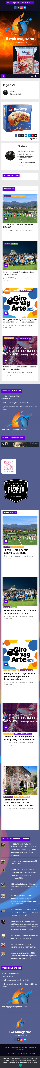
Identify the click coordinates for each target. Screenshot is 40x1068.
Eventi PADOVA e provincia (12, 291)
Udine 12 (14, 243)
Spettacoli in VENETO (26, 291)
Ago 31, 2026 (9, 231)
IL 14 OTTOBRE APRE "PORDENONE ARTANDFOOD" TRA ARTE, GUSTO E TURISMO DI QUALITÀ (24, 913)
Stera (14, 92)
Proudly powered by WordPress (14, 1047)
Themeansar (20, 1049)
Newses (31, 1047)
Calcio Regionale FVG (18, 196)
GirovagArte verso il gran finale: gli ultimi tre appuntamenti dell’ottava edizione (20, 321)
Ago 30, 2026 (9, 278)
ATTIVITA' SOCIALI (9, 338)
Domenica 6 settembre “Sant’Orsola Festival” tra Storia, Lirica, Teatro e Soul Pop (19, 802)
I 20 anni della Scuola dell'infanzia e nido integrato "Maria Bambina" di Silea (24, 887)
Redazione (20, 278)
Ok (20, 1065)
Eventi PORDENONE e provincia (23, 338)
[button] (36, 76)
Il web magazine (20, 38)
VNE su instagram (10, 1053)
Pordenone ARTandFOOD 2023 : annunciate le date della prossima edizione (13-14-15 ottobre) (24, 956)
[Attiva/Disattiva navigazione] (32, 76)
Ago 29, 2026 (9, 325)
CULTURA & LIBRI (8, 796)
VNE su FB (32, 1053)
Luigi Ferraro (20, 231)
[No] (38, 1062)
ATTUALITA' (7, 196)
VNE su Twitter (22, 1053)
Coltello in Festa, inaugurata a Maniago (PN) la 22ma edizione (19, 368)
